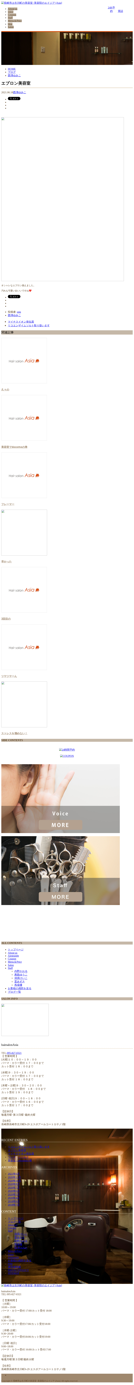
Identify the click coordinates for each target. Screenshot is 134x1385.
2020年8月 (14, 1184)
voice (10, 11)
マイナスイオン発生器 (21, 321)
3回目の (6, 618)
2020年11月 (14, 1177)
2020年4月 (14, 1197)
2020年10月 (14, 1180)
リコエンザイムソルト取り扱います (29, 325)
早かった (6, 561)
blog (10, 24)
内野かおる (20, 971)
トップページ (16, 949)
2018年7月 (14, 1204)
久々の (5, 389)
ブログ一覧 (14, 991)
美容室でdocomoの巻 (14, 447)
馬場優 (18, 985)
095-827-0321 (14, 1053)
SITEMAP (13, 1273)
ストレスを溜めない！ (14, 733)
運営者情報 (14, 1266)
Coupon (12, 14)
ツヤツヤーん (9, 676)
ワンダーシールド (18, 1157)
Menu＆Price (15, 20)
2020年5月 (14, 1194)
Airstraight (13, 955)
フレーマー (7, 504)
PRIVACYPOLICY (18, 1270)
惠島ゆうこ (20, 974)
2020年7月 (14, 1187)
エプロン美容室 (17, 1150)
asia (19, 311)
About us (12, 8)
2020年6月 (14, 1191)
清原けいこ (20, 978)
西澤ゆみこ (19, 92)
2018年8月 (14, 1201)
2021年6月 (14, 1173)
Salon (11, 27)
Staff (10, 17)
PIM (10, 1263)
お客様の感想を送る (19, 988)
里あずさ (19, 981)
